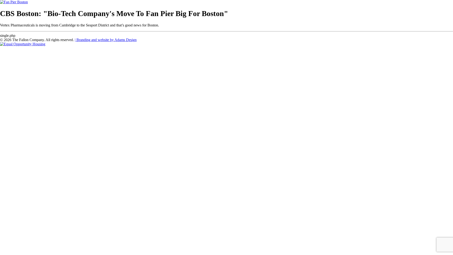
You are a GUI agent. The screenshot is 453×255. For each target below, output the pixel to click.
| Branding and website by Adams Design (106, 40)
